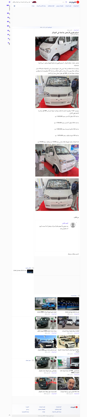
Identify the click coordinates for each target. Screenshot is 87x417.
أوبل (9, 18)
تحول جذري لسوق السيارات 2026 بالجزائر (47, 312)
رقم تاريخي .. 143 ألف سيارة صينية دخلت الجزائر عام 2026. (69, 372)
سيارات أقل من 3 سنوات (41, 6)
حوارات (33, 6)
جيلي (9, 22)
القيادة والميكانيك (51, 6)
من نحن (27, 409)
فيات (9, 14)
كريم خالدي (73, 35)
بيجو (9, 39)
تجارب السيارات (68, 6)
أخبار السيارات (76, 6)
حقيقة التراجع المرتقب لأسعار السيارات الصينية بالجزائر (68, 351)
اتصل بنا (27, 407)
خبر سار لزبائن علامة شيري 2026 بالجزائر (47, 350)
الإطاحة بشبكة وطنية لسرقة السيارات (70, 331)
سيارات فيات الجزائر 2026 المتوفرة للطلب (47, 331)
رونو (9, 35)
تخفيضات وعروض (59, 6)
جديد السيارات (9, 8)
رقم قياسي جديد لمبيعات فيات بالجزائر (48, 371)
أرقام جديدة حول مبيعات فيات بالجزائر (48, 392)
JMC (9, 44)
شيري (9, 27)
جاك (9, 31)
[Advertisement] (46, 17)
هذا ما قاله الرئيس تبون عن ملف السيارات (69, 392)
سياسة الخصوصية (25, 412)
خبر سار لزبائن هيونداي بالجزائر (72, 312)
